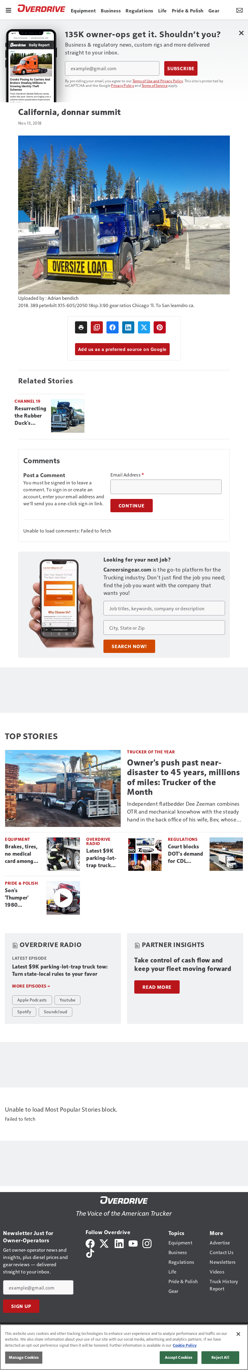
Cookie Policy (185, 1345)
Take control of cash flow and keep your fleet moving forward (182, 964)
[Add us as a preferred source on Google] (97, 327)
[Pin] (160, 327)
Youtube (68, 999)
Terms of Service (155, 85)
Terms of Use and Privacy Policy (157, 80)
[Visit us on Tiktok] (90, 1252)
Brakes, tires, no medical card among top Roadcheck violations (23, 854)
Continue (132, 506)
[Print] (81, 327)
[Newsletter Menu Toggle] (239, 10)
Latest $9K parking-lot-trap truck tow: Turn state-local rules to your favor (101, 858)
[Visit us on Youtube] (133, 1243)
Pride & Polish (21, 883)
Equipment (17, 839)
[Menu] (8, 10)
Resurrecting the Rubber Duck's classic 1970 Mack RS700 (30, 416)
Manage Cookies (24, 1357)
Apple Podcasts (32, 999)
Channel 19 (27, 401)
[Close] (238, 1334)
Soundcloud (55, 1011)
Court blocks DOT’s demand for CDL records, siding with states (186, 854)
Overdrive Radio (98, 841)
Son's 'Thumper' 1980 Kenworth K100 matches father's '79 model (22, 898)
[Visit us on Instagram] (147, 1243)
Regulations (183, 839)
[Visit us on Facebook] (90, 1243)
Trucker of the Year (151, 751)
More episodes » (31, 985)
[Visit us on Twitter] (104, 1243)
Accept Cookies (179, 1357)
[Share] (112, 327)
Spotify (24, 1011)
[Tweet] (144, 327)
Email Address (127, 474)
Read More (156, 987)
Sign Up (21, 1306)
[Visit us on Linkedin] (119, 1243)
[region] (124, 1347)
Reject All (220, 1357)
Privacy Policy (122, 85)
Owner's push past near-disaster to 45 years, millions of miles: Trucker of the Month (183, 777)
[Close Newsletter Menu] (241, 33)
